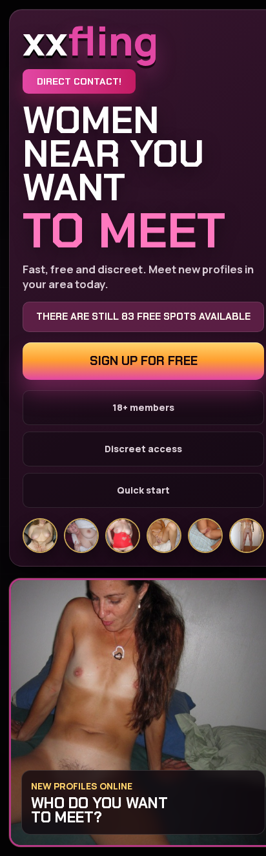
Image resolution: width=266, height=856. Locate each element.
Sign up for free (144, 361)
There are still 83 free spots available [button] (143, 316)
